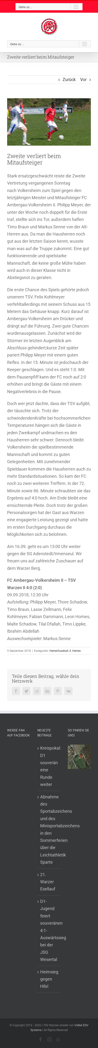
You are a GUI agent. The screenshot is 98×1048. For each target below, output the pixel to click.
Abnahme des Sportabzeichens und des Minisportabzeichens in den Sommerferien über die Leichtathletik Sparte (49, 829)
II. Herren (75, 651)
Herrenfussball (58, 651)
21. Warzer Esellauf (47, 882)
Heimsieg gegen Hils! (49, 979)
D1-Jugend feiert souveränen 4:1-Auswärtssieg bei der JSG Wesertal (49, 930)
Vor (83, 79)
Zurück (69, 79)
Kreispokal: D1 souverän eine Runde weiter (49, 766)
